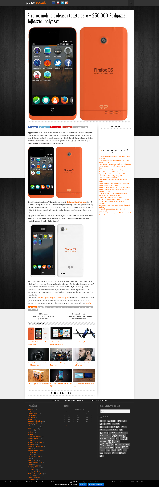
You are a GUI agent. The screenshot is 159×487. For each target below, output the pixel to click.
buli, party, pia (32, 415)
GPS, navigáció (32, 429)
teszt (90, 307)
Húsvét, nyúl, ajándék (34, 436)
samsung (109, 447)
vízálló (114, 450)
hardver (30, 433)
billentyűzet (116, 424)
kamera (122, 435)
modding (30, 454)
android (112, 421)
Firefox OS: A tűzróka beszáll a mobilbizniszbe (37, 343)
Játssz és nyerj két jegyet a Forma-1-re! (59, 364)
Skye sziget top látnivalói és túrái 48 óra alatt (112, 174)
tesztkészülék (32, 310)
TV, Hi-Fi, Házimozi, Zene (35, 474)
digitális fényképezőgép (35, 421)
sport (117, 447)
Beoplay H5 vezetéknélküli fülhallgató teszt (81, 364)
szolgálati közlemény (34, 468)
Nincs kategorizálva (34, 456)
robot (102, 447)
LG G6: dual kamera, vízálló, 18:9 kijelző (60, 385)
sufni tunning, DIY (33, 466)
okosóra (118, 444)
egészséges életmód (34, 423)
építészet (107, 453)
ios (126, 433)
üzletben (89, 303)
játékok (30, 440)
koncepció (31, 444)
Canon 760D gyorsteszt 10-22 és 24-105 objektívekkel (38, 364)
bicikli (109, 424)
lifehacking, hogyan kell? (35, 446)
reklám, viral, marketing (35, 462)
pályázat (73, 307)
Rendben (82, 484)
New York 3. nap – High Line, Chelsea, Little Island (114, 183)
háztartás (31, 435)
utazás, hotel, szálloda (34, 478)
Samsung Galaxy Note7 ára (81, 342)
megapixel (103, 441)
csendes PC (31, 417)
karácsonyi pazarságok (35, 442)
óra (29, 458)
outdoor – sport (32, 460)
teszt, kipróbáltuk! (33, 472)
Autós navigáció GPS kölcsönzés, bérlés (38, 385)
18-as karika (31, 409)
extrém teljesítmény (33, 427)
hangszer (31, 431)
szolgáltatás (31, 470)
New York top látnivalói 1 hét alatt (108, 185)
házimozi (112, 433)
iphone (107, 435)
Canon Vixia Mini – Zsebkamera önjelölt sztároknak (79, 317)
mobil (111, 441)
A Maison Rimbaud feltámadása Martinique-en (112, 170)
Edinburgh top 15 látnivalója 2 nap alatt (110, 176)
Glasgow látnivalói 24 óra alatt (108, 178)
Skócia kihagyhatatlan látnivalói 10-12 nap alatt (113, 172)
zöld (101, 453)
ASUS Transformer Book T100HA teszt (83, 385)
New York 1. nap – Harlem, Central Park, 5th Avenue (114, 187)
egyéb (30, 425)
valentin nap (31, 479)
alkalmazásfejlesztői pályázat (76, 202)
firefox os (48, 307)
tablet (125, 447)
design (30, 419)
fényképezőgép (113, 430)
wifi (119, 450)
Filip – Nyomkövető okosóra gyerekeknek (42, 317)
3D (101, 421)
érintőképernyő (118, 453)
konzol (112, 438)
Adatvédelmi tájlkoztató (96, 484)
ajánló (30, 411)
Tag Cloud (55, 400)
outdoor (126, 444)
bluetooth (104, 427)
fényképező (103, 430)
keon (54, 307)
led (117, 438)
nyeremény (66, 307)
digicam (124, 427)
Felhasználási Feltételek (99, 400)
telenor (84, 307)
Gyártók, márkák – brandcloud (74, 400)
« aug (65, 425)
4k (105, 421)
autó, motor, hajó (33, 413)
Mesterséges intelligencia (35, 450)
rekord (30, 464)
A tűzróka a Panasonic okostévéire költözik (57, 343)
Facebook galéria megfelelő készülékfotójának (53, 297)
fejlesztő (41, 307)
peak (79, 307)
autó (102, 424)
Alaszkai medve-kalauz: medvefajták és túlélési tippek (115, 164)
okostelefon (106, 444)
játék (114, 435)
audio (124, 421)
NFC (118, 441)
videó (108, 450)
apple (119, 421)
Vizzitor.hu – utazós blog (116, 151)
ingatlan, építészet (33, 438)
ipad (101, 435)
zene (124, 450)
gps (120, 430)
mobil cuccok (32, 452)
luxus (29, 448)
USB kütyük (31, 476)
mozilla (60, 307)
